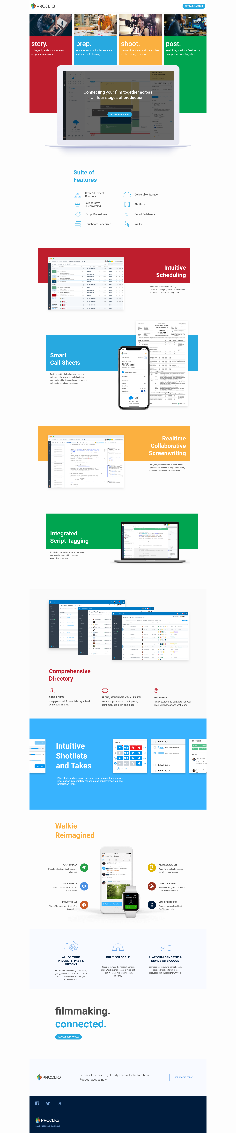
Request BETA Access (68, 1037)
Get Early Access (194, 6)
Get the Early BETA (119, 114)
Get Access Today (184, 1077)
